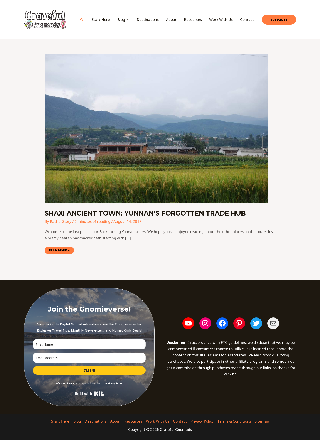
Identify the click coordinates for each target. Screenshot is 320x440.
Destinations (148, 19)
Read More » (59, 249)
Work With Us (221, 19)
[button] (82, 20)
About (171, 19)
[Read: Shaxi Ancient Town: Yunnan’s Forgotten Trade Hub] (156, 128)
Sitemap (262, 421)
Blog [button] (121, 19)
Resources (193, 19)
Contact (247, 19)
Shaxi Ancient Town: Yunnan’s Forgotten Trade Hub (145, 213)
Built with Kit (89, 394)
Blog (77, 421)
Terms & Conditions (234, 421)
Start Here (101, 19)
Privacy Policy (202, 421)
